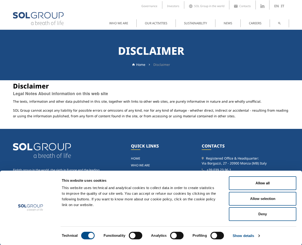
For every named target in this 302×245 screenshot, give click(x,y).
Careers (255, 23)
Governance (149, 6)
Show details (243, 236)
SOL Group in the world (209, 6)
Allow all (263, 183)
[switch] (135, 235)
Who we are (118, 23)
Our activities (156, 23)
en (276, 6)
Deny (262, 214)
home (135, 158)
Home (140, 64)
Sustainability (195, 23)
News (228, 23)
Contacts (245, 6)
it (282, 6)
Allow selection (262, 199)
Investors (173, 6)
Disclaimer (161, 64)
